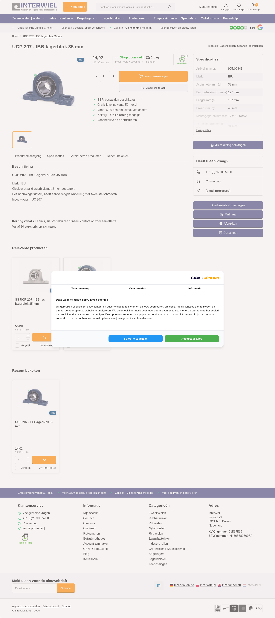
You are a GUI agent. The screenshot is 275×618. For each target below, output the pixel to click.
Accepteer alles (191, 338)
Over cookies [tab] (137, 288)
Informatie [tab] (194, 288)
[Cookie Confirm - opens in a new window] (205, 278)
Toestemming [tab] (80, 288)
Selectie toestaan (136, 338)
